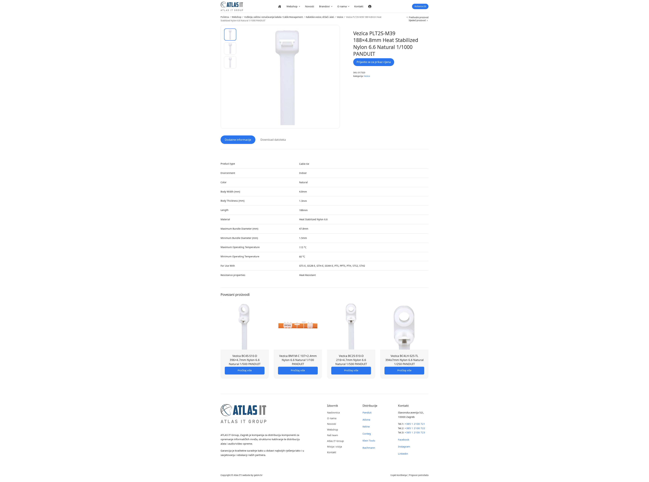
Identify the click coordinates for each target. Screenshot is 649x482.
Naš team (332, 435)
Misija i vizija (334, 446)
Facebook (403, 439)
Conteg (367, 433)
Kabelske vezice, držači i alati (320, 16)
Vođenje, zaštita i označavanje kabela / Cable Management (273, 16)
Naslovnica (333, 412)
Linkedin (403, 453)
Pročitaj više (245, 370)
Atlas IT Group (335, 441)
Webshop (291, 6)
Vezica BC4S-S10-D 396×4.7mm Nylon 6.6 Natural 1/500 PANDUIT (244, 360)
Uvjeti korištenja (398, 475)
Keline (366, 426)
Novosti (309, 6)
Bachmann (369, 447)
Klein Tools (369, 440)
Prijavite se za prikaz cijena (374, 62)
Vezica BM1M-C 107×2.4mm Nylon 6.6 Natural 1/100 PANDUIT (298, 360)
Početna (225, 16)
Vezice (340, 16)
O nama (342, 6)
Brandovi (324, 6)
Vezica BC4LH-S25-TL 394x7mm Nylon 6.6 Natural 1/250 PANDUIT (404, 360)
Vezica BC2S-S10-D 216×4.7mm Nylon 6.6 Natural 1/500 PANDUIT (351, 360)
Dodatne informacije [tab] (238, 140)
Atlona (366, 419)
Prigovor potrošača (418, 475)
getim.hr (258, 475)
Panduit (367, 412)
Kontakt (358, 6)
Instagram (404, 446)
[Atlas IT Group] (232, 6)
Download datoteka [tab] (273, 140)
